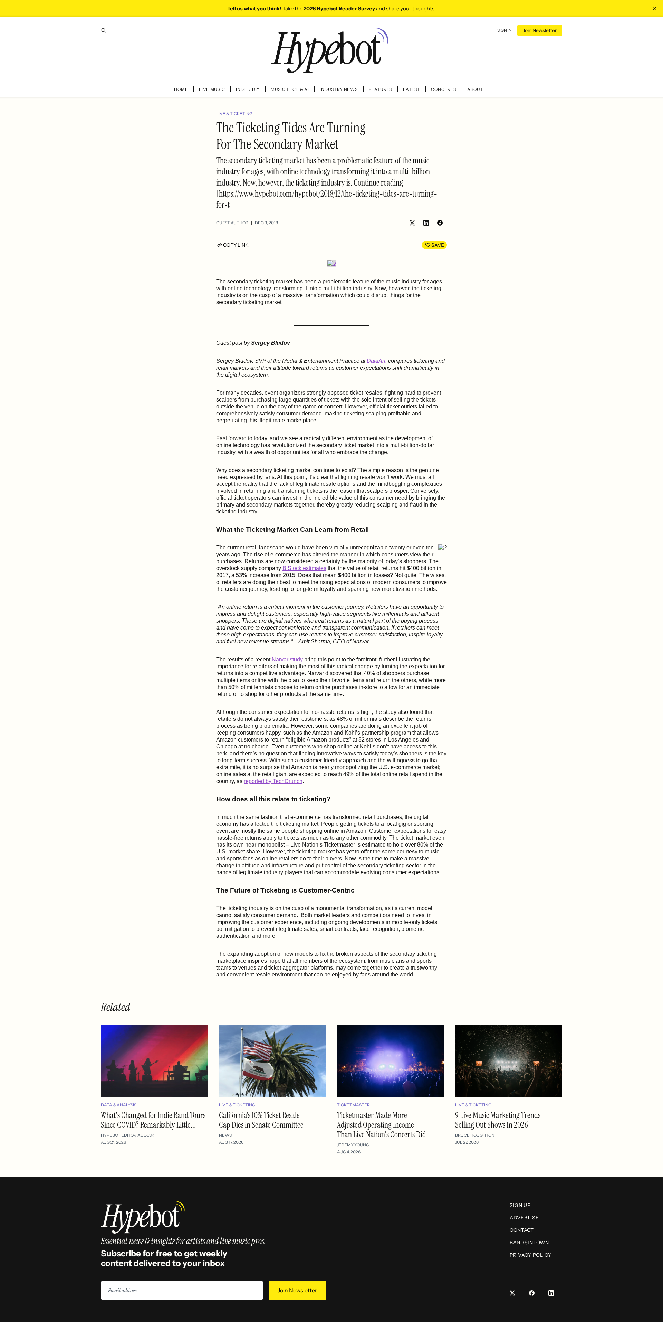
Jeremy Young (353, 1145)
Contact (522, 1230)
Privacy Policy (530, 1255)
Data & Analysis (118, 1104)
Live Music (212, 89)
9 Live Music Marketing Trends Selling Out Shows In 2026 (497, 1120)
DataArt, (377, 361)
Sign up (520, 1205)
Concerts (443, 89)
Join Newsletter (540, 30)
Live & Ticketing (234, 113)
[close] (654, 8)
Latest (411, 89)
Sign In (504, 30)
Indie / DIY (248, 89)
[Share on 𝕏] (412, 223)
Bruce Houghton (474, 1135)
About (475, 89)
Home (181, 89)
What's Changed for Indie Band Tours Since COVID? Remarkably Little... (153, 1120)
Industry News (338, 89)
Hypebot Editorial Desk (127, 1135)
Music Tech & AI (290, 89)
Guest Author (232, 222)
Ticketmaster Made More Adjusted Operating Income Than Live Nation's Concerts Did (381, 1125)
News (225, 1135)
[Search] (103, 30)
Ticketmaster (353, 1104)
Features (380, 89)
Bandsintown (529, 1242)
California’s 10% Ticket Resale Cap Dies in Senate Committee (261, 1120)
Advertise (524, 1218)
